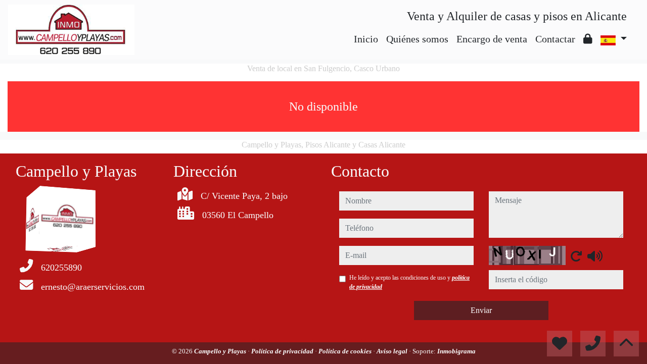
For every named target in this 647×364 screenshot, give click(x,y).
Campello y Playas (221, 351)
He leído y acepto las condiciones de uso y (409, 282)
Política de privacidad (283, 351)
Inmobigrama (456, 351)
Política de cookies (345, 351)
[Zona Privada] (587, 38)
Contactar (555, 38)
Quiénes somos (417, 38)
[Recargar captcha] (576, 256)
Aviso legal (393, 351)
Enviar (481, 310)
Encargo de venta (491, 38)
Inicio (366, 38)
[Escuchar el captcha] (595, 256)
